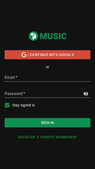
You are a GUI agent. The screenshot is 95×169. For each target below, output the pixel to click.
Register (26, 137)
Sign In (47, 123)
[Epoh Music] (48, 36)
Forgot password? (58, 137)
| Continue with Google (51, 55)
